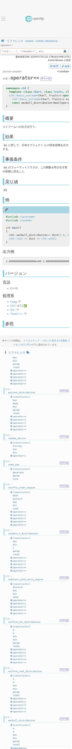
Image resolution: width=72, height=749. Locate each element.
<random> (26, 220)
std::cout (16, 238)
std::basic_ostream (23, 95)
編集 (67, 66)
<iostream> (27, 216)
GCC (13, 305)
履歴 (55, 66)
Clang (13, 301)
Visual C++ (16, 313)
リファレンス (16, 352)
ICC (12, 309)
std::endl (48, 238)
